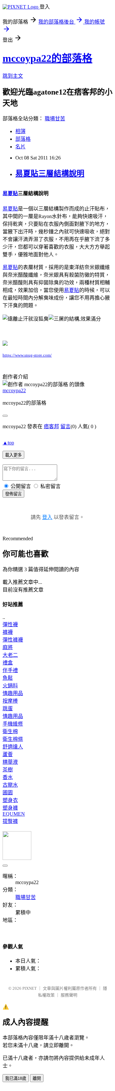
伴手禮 (10, 670)
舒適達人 (13, 746)
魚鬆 (8, 678)
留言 (65, 426)
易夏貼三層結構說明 (49, 173)
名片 (20, 146)
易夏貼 (10, 193)
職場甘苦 (55, 118)
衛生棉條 (13, 739)
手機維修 (13, 723)
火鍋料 (10, 685)
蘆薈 (8, 754)
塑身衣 (10, 800)
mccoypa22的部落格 (47, 58)
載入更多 (13, 455)
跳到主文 (13, 76)
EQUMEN (14, 814)
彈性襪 (10, 624)
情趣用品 (13, 693)
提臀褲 (10, 821)
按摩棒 (10, 701)
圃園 (8, 792)
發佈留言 (13, 494)
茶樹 (8, 769)
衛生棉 (10, 731)
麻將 (8, 647)
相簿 (20, 131)
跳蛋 (8, 708)
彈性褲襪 (13, 639)
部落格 (23, 139)
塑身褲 (10, 808)
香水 (8, 777)
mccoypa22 (14, 390)
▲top (8, 442)
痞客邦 (51, 426)
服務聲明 (69, 995)
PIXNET (29, 988)
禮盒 (8, 662)
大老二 (10, 655)
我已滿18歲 (15, 1078)
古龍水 (10, 785)
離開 (37, 1078)
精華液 (10, 762)
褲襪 (8, 632)
